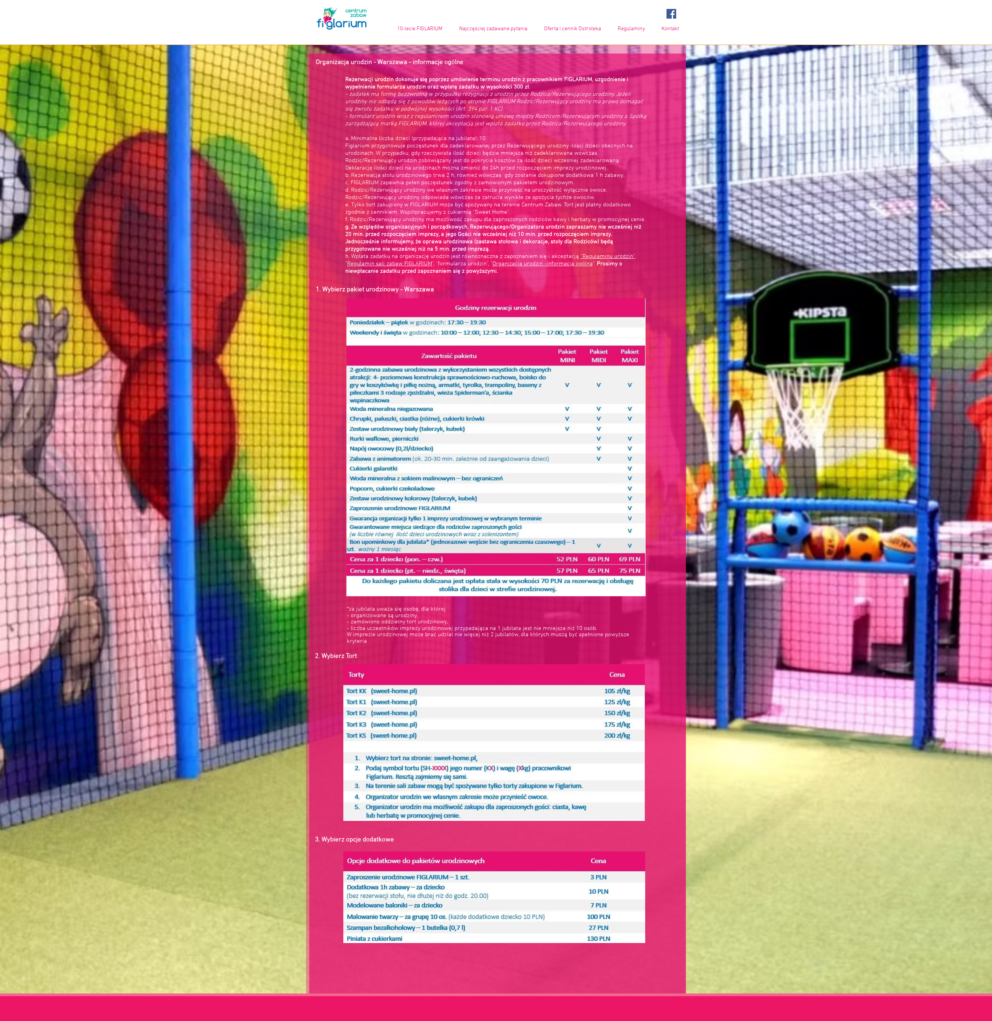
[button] (570, 29)
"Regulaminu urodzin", (608, 256)
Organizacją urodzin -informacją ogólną (543, 263)
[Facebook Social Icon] (671, 14)
